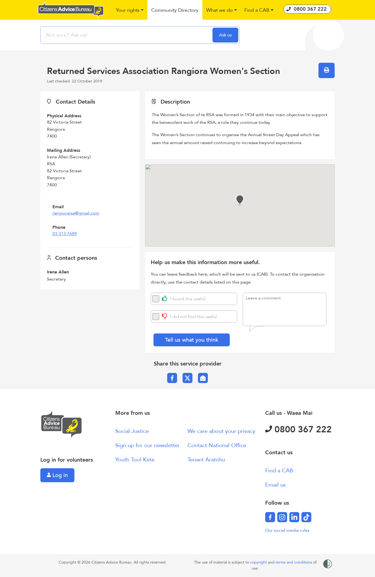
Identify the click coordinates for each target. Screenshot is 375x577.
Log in (59, 475)
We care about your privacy (221, 431)
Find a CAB (279, 470)
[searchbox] (127, 35)
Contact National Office (217, 445)
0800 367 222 (302, 430)
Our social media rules (287, 530)
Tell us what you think (191, 340)
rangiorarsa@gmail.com (75, 213)
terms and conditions (294, 562)
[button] (130, 10)
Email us (275, 485)
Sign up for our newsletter (147, 445)
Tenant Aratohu (206, 459)
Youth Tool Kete (135, 459)
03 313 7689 (64, 234)
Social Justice (132, 431)
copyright (259, 562)
